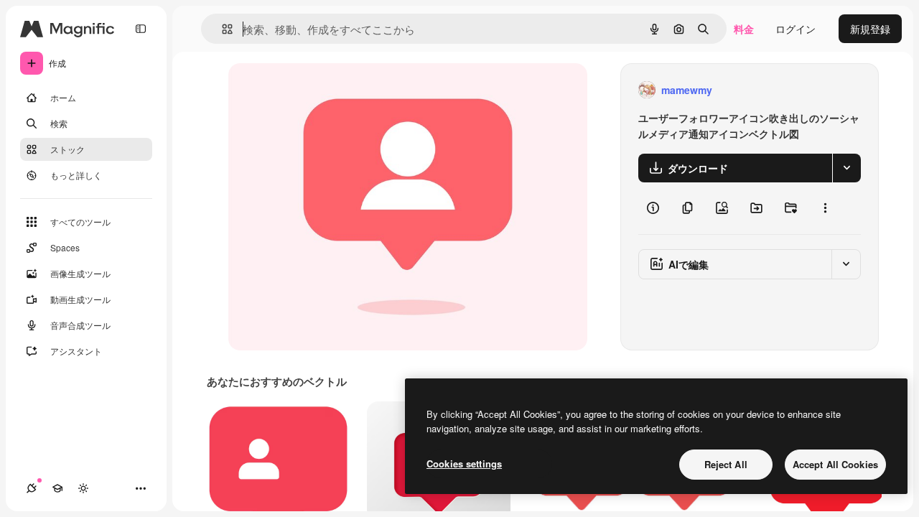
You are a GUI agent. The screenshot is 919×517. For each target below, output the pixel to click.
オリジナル (327, 90)
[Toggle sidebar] (140, 28)
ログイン (795, 29)
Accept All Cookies (835, 464)
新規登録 (870, 29)
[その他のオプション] (825, 208)
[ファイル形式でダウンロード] (846, 168)
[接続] (31, 488)
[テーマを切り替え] (83, 488)
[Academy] (57, 488)
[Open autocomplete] (221, 29)
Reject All (725, 464)
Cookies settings (464, 463)
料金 (744, 29)
